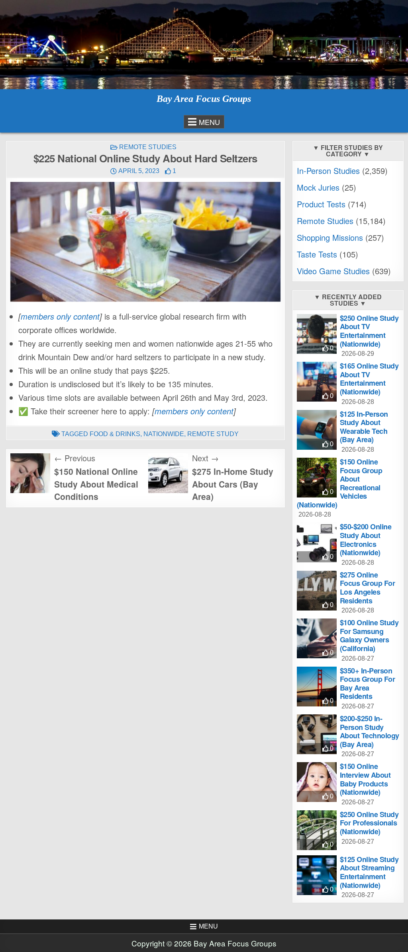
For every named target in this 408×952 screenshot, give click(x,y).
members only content (60, 316)
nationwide (163, 434)
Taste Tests (317, 254)
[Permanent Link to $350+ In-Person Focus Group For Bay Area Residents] (317, 686)
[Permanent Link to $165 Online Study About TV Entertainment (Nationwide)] (317, 382)
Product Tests (321, 204)
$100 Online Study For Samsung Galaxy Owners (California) (369, 635)
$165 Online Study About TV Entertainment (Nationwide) (369, 379)
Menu (209, 122)
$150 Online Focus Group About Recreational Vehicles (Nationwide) (339, 483)
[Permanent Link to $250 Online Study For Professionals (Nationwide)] (317, 830)
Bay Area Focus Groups (204, 99)
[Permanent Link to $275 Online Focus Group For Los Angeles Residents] (317, 591)
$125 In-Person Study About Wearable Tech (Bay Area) (364, 427)
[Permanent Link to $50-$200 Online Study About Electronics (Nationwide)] (317, 542)
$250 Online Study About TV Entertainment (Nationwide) (369, 331)
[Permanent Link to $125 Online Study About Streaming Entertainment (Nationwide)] (317, 875)
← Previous (74, 458)
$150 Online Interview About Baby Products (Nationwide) (365, 779)
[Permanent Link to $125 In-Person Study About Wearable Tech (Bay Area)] (317, 430)
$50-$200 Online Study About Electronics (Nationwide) (366, 539)
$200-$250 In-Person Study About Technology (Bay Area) (369, 731)
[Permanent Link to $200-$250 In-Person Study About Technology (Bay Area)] (317, 734)
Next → (205, 458)
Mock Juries (318, 187)
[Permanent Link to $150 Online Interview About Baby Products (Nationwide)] (317, 782)
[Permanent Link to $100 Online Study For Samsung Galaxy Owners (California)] (317, 638)
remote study (213, 434)
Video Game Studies (333, 271)
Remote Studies (148, 147)
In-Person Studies (328, 170)
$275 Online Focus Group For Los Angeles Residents (367, 588)
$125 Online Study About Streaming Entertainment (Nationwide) (369, 872)
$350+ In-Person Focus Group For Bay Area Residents (367, 683)
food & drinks (115, 434)
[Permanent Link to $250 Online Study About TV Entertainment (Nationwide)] (317, 334)
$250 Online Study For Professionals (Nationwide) (369, 823)
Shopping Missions (330, 237)
